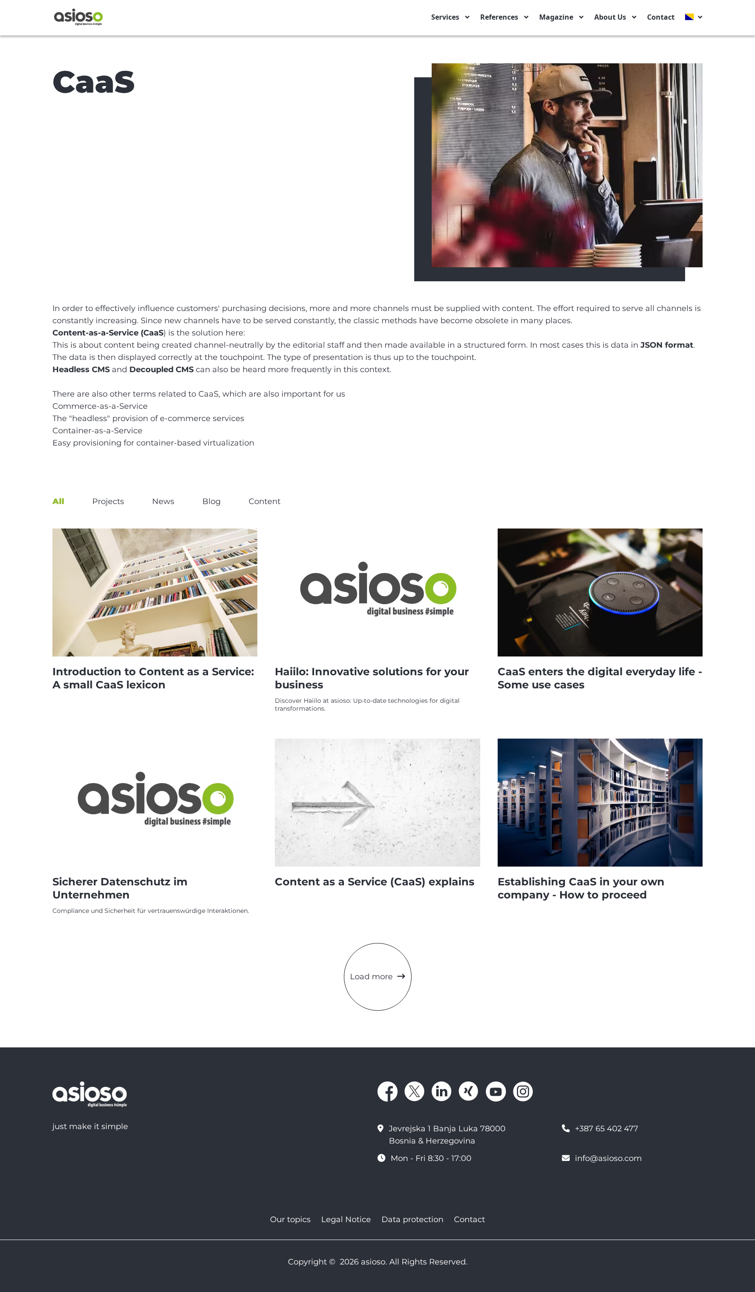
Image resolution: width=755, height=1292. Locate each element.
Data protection (412, 1219)
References (499, 17)
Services (445, 17)
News (163, 501)
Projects (108, 501)
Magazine (556, 17)
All (58, 501)
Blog (211, 501)
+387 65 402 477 (606, 1128)
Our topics (290, 1219)
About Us (610, 17)
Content (265, 501)
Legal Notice (346, 1219)
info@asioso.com (608, 1158)
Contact (661, 17)
